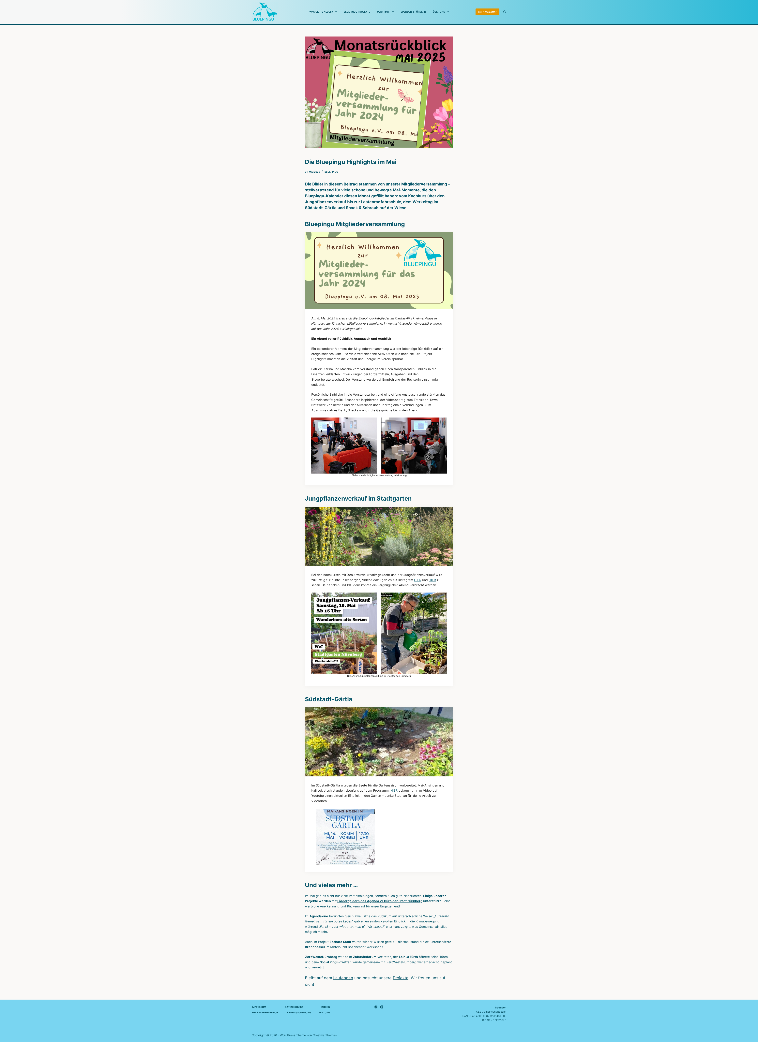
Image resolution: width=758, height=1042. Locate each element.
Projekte (400, 978)
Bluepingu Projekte (357, 11)
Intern (325, 1006)
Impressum (259, 1006)
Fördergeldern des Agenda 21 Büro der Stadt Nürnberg (379, 901)
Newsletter (489, 11)
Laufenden (343, 978)
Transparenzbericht (266, 1012)
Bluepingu (331, 171)
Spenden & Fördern (413, 11)
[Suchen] (504, 11)
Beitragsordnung (299, 1012)
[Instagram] (381, 1006)
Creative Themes (325, 1035)
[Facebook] (375, 1006)
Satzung (324, 1012)
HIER (417, 580)
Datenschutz (294, 1006)
